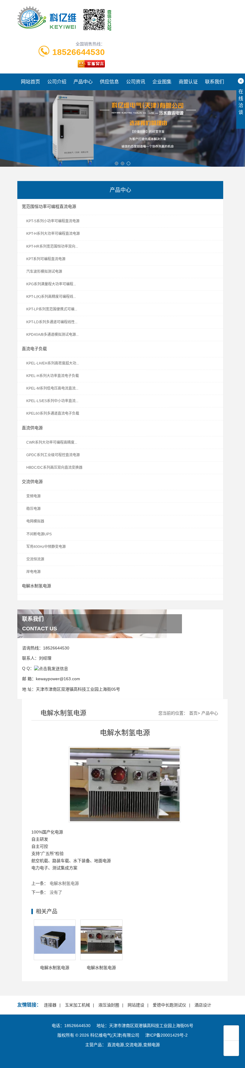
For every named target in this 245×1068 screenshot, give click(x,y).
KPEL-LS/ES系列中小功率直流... (52, 401)
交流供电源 (32, 481)
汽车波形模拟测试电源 (44, 271)
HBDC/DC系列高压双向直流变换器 (54, 467)
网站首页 (30, 81)
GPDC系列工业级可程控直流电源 (53, 455)
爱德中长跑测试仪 (169, 1005)
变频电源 (33, 496)
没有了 (56, 892)
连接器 (50, 1005)
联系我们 (214, 81)
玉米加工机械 (77, 1005)
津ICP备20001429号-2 (166, 1035)
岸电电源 (33, 572)
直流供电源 (32, 427)
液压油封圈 (108, 1005)
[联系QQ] (51, 668)
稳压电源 (33, 509)
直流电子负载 (34, 348)
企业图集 (162, 81)
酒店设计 (203, 1005)
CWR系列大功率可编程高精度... (51, 442)
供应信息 (109, 81)
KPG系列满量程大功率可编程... (51, 284)
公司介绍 (56, 81)
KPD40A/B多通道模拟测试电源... (52, 334)
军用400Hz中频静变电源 (46, 547)
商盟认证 (188, 81)
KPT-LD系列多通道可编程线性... (51, 322)
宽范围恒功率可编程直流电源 (49, 206)
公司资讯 (135, 81)
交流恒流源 (35, 559)
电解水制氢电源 (36, 585)
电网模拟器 (35, 521)
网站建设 (136, 1005)
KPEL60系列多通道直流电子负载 (52, 413)
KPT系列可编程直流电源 (45, 259)
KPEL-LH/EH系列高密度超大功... (52, 363)
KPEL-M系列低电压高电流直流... (52, 388)
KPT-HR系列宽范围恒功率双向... (52, 246)
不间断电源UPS (39, 534)
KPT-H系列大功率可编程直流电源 (53, 234)
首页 (193, 713)
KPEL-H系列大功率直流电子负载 (52, 376)
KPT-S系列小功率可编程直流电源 (52, 221)
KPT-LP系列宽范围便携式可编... (51, 309)
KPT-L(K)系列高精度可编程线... (51, 297)
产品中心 (83, 81)
